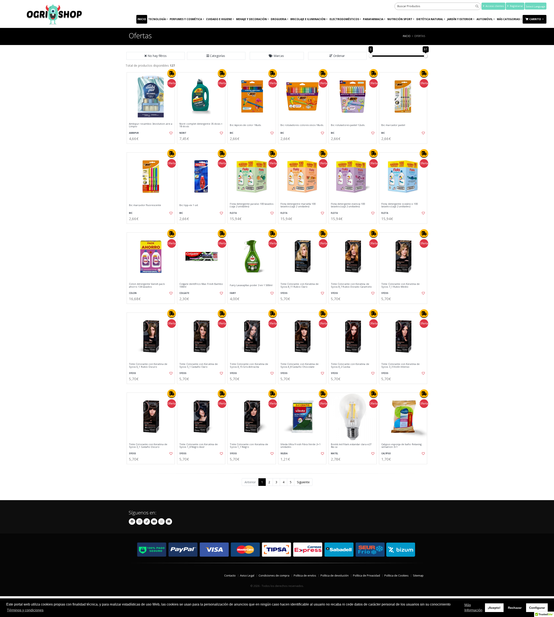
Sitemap (418, 575)
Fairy (233, 293)
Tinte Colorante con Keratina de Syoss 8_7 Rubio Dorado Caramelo (351, 285)
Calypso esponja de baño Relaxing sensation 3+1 (401, 445)
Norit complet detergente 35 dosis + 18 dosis (200, 125)
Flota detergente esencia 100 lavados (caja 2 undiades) (348, 205)
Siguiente (303, 482)
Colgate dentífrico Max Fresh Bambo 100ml (201, 285)
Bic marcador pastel (393, 125)
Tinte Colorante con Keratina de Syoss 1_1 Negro (249, 445)
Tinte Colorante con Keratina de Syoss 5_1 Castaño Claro (198, 365)
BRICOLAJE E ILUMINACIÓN (307, 19)
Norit (182, 133)
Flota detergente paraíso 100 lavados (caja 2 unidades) (251, 205)
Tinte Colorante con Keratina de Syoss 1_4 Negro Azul (198, 445)
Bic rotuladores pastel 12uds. (348, 125)
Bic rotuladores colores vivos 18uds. (302, 125)
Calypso (386, 453)
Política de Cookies (396, 575)
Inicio (141, 19)
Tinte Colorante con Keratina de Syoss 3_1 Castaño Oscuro (148, 445)
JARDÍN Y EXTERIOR (459, 19)
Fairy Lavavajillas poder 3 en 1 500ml (251, 285)
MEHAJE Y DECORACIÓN (251, 19)
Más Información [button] (473, 607)
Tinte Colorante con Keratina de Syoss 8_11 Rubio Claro (299, 285)
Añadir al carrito (152, 147)
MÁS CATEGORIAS (508, 19)
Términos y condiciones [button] (25, 610)
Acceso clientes (494, 6)
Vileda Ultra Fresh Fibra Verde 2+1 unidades (300, 445)
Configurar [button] (537, 607)
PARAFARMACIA (373, 19)
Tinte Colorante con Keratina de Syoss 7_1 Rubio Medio (400, 285)
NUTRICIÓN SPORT (399, 19)
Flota (233, 213)
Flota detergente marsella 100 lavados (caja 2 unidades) (298, 205)
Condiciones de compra (274, 575)
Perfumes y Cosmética (186, 19)
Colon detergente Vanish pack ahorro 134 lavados (147, 285)
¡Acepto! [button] (494, 607)
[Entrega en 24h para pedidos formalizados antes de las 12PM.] (171, 73)
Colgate (184, 293)
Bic (231, 133)
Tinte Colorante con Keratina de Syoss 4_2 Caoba (350, 365)
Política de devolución (334, 575)
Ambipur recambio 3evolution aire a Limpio (150, 125)
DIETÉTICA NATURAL (429, 19)
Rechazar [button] (515, 607)
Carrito (535, 19)
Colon (133, 293)
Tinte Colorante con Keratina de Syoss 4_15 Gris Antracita (249, 365)
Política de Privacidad (366, 575)
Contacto (230, 575)
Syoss (283, 293)
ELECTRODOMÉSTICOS (344, 19)
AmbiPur (134, 133)
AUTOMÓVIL (485, 19)
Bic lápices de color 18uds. (245, 125)
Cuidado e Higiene (219, 19)
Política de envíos (305, 575)
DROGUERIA (278, 19)
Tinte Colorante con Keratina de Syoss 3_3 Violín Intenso (400, 365)
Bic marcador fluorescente (145, 205)
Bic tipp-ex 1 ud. (188, 205)
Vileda (284, 453)
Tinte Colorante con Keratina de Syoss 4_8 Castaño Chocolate (299, 365)
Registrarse (516, 6)
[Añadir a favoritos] (170, 133)
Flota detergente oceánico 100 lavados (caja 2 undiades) (399, 205)
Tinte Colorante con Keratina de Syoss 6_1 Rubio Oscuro (148, 365)
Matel (334, 453)
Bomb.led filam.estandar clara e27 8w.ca (351, 445)
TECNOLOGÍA (157, 19)
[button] (216, 56)
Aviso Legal (247, 575)
